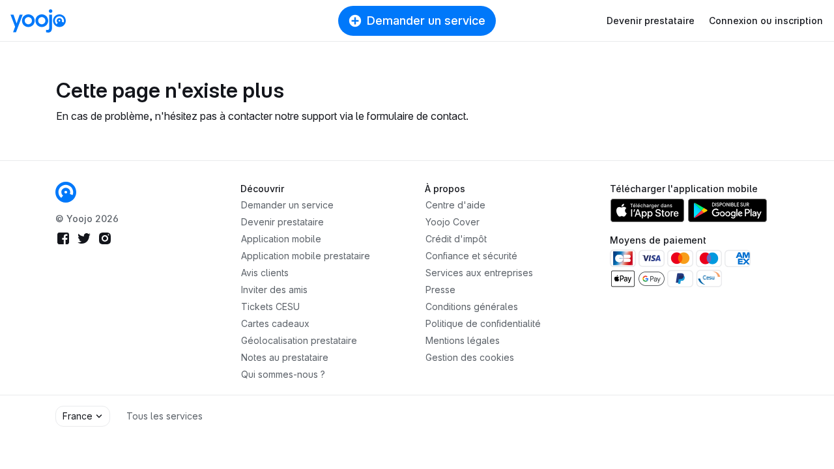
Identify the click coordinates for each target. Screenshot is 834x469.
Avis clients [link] (265, 272)
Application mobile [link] (281, 238)
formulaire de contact (416, 115)
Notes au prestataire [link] (284, 357)
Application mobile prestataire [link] (305, 255)
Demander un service (426, 20)
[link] (65, 192)
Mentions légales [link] (462, 340)
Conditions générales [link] (471, 306)
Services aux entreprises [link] (479, 272)
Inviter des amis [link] (274, 289)
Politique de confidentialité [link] (483, 323)
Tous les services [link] (164, 415)
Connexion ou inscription (766, 20)
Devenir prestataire (651, 20)
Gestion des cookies (469, 357)
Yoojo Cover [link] (452, 221)
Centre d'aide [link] (455, 204)
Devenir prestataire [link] (282, 221)
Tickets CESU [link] (270, 306)
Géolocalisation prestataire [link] (299, 340)
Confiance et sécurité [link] (471, 255)
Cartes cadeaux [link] (275, 323)
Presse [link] (440, 289)
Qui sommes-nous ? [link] (283, 374)
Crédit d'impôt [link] (456, 238)
